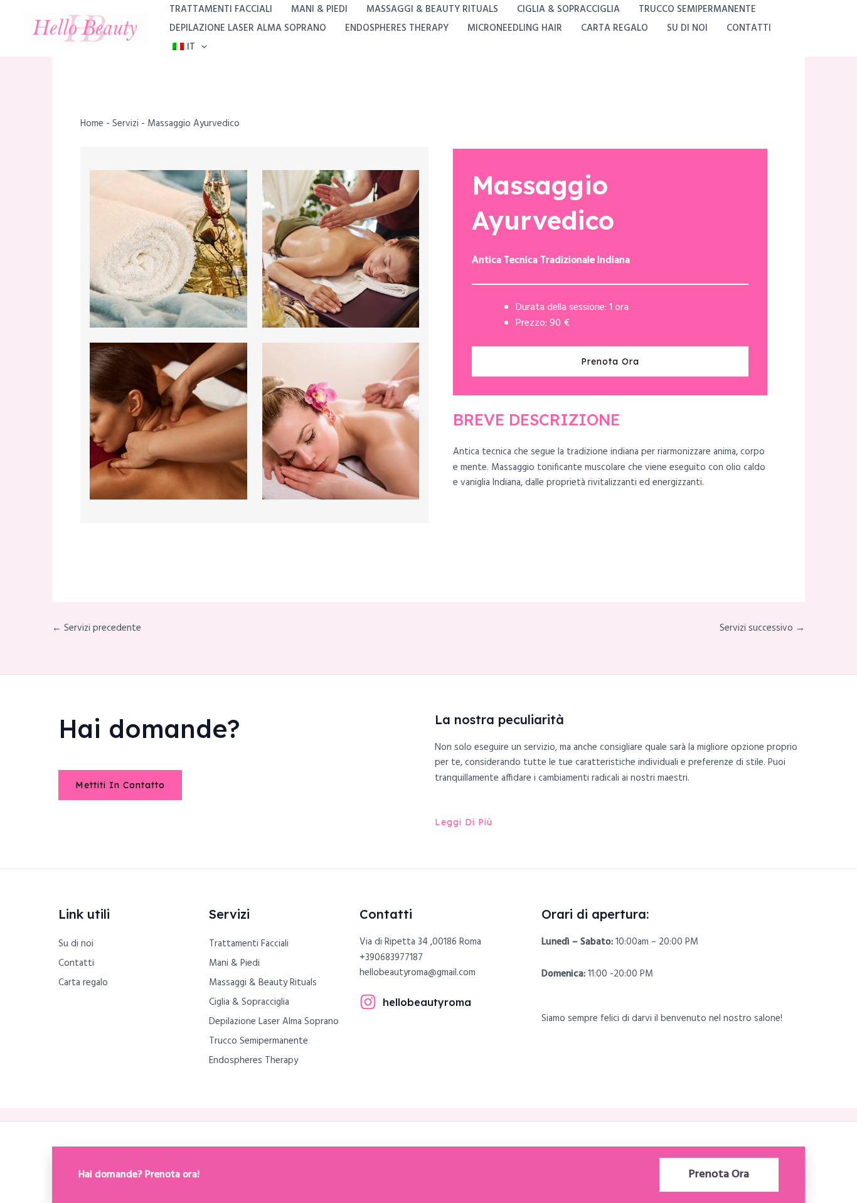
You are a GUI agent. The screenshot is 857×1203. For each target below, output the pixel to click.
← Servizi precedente (96, 628)
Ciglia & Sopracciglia (568, 9)
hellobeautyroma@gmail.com (417, 972)
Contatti (749, 28)
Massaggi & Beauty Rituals (432, 9)
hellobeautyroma (427, 1002)
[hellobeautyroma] (367, 1001)
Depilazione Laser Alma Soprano (247, 28)
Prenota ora (610, 361)
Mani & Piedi (319, 9)
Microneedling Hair (514, 28)
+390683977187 (391, 957)
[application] (201, 47)
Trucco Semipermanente (697, 9)
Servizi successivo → (762, 628)
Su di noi (687, 28)
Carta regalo (614, 28)
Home (92, 123)
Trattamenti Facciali (220, 9)
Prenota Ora (719, 1174)
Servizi (125, 123)
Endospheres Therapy (397, 28)
